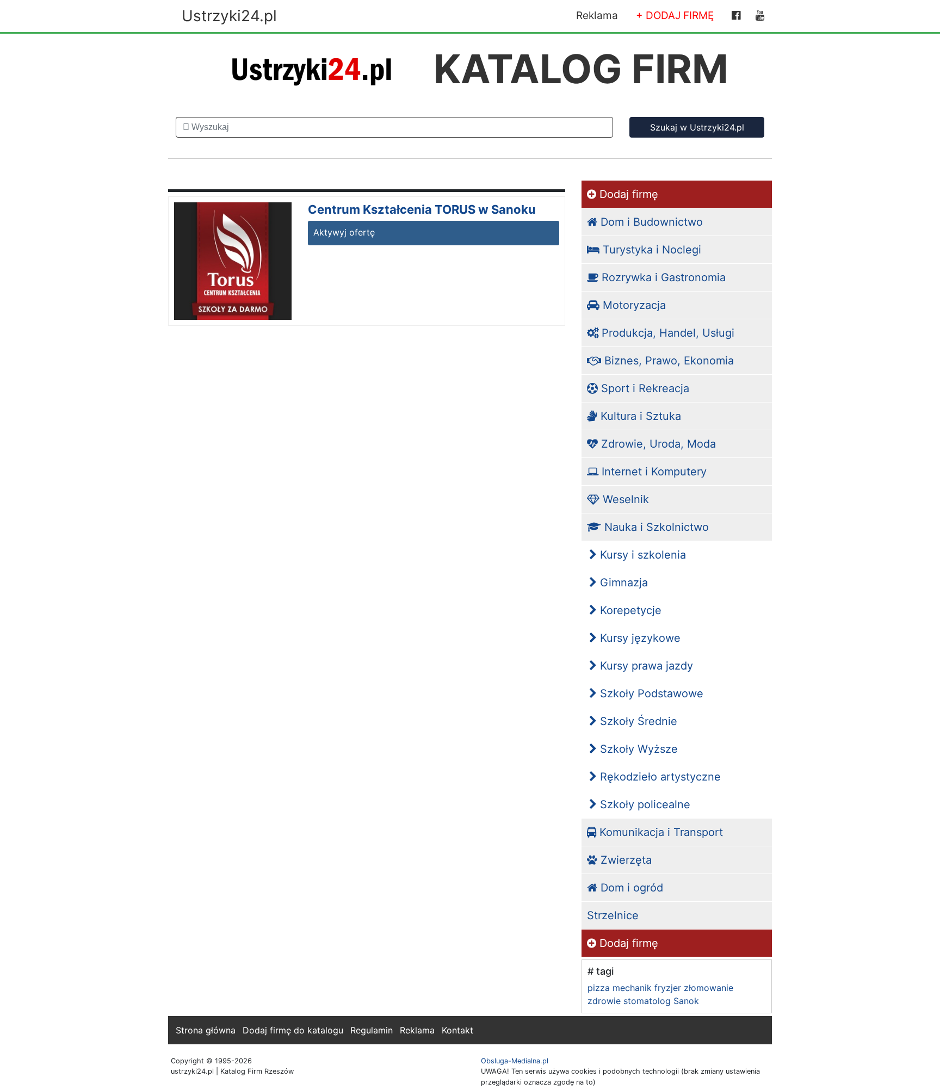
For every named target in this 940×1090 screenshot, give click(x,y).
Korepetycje (629, 610)
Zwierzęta (624, 859)
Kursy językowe (639, 638)
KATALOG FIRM (581, 69)
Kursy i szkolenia (641, 554)
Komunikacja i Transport (659, 832)
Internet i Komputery (652, 471)
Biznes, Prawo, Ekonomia (667, 360)
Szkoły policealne (643, 804)
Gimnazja (622, 582)
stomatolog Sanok (661, 1000)
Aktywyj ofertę (344, 232)
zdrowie (604, 1000)
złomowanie (708, 987)
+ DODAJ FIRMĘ (675, 15)
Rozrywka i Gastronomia (662, 277)
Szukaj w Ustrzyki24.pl (697, 127)
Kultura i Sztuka (639, 416)
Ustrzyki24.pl (229, 16)
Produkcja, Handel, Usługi (666, 332)
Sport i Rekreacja (643, 388)
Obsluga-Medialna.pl (514, 1061)
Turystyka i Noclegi (650, 249)
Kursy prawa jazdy (645, 665)
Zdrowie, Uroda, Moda (657, 443)
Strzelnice (613, 915)
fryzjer (667, 987)
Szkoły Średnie (637, 721)
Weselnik (624, 499)
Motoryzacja (632, 305)
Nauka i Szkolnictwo (655, 527)
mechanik (632, 987)
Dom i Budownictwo (650, 221)
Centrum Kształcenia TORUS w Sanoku (422, 209)
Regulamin (371, 1030)
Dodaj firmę (627, 194)
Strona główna (206, 1030)
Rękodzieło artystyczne (659, 776)
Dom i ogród (630, 887)
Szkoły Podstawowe (650, 693)
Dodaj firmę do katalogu (293, 1030)
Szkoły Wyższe (637, 748)
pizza (599, 987)
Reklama (597, 15)
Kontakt (457, 1030)
